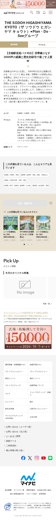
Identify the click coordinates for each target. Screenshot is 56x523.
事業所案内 (30, 490)
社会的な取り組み (44, 490)
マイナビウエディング (12, 313)
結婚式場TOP (28, 313)
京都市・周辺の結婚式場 (17, 316)
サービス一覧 (19, 490)
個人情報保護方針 (17, 494)
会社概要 (8, 490)
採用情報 (42, 494)
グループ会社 (31, 494)
